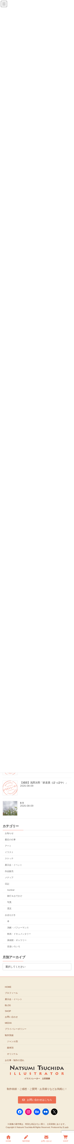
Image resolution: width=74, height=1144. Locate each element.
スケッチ (9, 858)
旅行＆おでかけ (14, 896)
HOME (8, 987)
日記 (7, 884)
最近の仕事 (10, 839)
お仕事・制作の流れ (14, 1060)
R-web (65, 1127)
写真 (9, 902)
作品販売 (9, 871)
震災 (9, 908)
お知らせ (9, 833)
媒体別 (10, 1047)
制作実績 (9, 1035)
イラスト (9, 852)
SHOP (8, 1011)
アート (8, 846)
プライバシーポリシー (15, 1029)
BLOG (8, 1005)
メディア (9, 877)
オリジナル (12, 1054)
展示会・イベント (13, 865)
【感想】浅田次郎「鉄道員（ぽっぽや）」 (44, 782)
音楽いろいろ (13, 946)
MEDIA (8, 1023)
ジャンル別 (12, 1041)
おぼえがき (10, 915)
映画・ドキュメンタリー (19, 934)
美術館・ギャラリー (17, 940)
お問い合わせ (11, 1017)
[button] (37, 1099)
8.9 (22, 802)
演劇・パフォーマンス (18, 927)
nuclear (11, 890)
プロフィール (11, 993)
